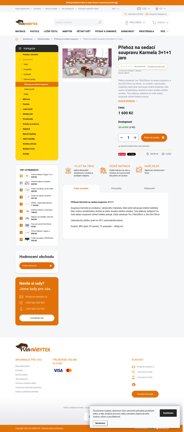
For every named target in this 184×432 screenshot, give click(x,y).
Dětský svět (28, 114)
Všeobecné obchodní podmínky (28, 387)
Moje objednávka (22, 9)
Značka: (123, 73)
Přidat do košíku (151, 137)
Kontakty (37, 9)
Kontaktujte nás (37, 318)
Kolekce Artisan (29, 144)
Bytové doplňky (29, 134)
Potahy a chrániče (30, 54)
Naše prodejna (51, 9)
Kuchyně (27, 74)
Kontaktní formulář (145, 394)
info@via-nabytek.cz (36, 296)
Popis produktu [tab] (81, 188)
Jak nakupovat (67, 9)
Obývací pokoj (29, 79)
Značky (26, 154)
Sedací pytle (29, 89)
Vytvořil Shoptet (141, 428)
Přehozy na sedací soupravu (36, 84)
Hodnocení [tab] (149, 188)
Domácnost (28, 59)
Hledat (100, 22)
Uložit (123, 154)
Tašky (26, 94)
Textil (26, 64)
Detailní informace (126, 101)
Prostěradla (28, 119)
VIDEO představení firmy (73, 408)
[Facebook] (134, 384)
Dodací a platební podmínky (26, 392)
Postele (26, 104)
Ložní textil (27, 109)
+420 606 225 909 (35, 302)
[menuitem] (21, 31)
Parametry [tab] (116, 188)
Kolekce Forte (29, 149)
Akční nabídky (29, 139)
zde (116, 2)
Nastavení (100, 423)
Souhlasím (168, 413)
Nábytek (26, 129)
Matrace (26, 99)
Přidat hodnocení (29, 266)
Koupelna (28, 69)
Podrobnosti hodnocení (156, 66)
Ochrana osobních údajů (88, 9)
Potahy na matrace (31, 124)
